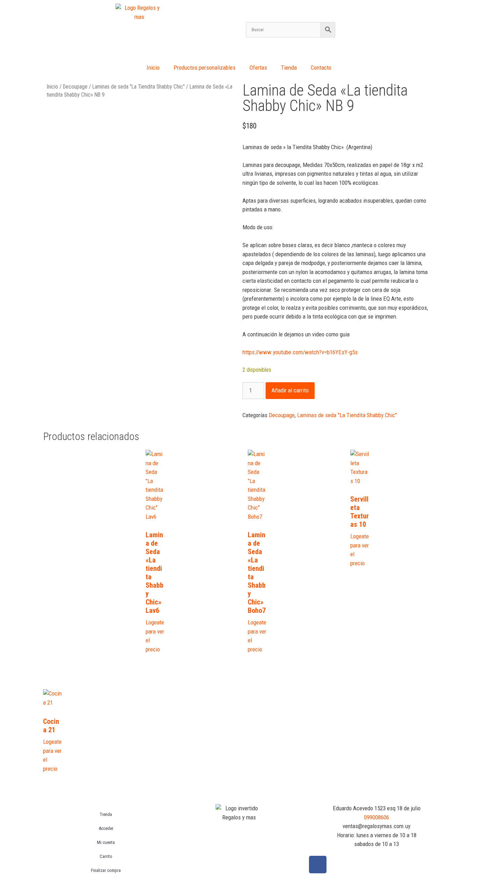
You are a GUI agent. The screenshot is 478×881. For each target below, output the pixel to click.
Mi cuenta (106, 842)
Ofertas (258, 67)
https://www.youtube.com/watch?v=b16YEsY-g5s (300, 352)
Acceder (106, 828)
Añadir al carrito (290, 390)
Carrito (106, 856)
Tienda (289, 67)
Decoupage (75, 86)
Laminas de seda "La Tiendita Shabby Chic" (138, 86)
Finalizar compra (106, 870)
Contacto (321, 67)
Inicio (153, 67)
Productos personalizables (205, 67)
